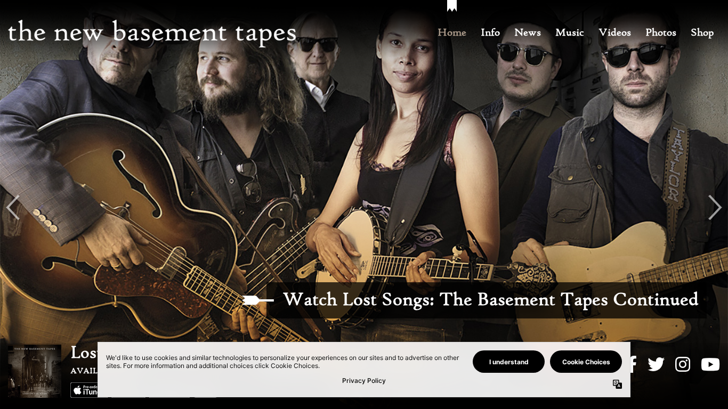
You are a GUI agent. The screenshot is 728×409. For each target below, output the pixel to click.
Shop (702, 33)
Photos (660, 33)
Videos (614, 33)
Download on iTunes (89, 390)
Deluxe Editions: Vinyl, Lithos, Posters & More (508, 300)
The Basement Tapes (152, 33)
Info (490, 33)
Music (569, 33)
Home (452, 33)
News (527, 33)
